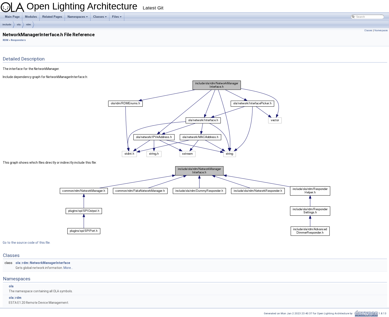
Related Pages (52, 16)
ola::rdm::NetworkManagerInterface (43, 263)
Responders (18, 40)
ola (18, 24)
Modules (31, 16)
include (6, 24)
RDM (5, 40)
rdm (28, 24)
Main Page (12, 16)
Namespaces (78, 18)
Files (117, 18)
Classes (100, 18)
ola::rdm (15, 297)
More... (68, 268)
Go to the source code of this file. (26, 242)
